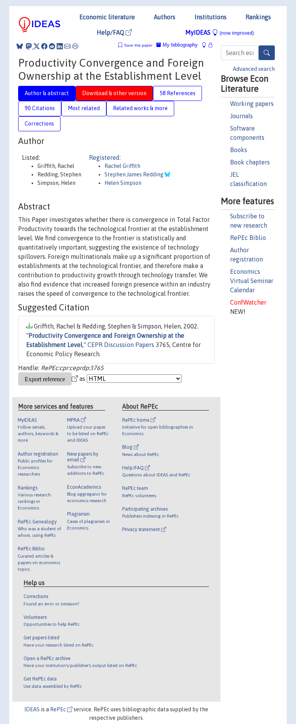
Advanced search (254, 69)
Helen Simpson (122, 183)
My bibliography (179, 45)
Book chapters (250, 162)
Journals (241, 115)
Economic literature (107, 16)
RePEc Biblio (248, 237)
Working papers (252, 103)
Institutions (211, 16)
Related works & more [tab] (140, 108)
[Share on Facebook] (44, 46)
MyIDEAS (219, 32)
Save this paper (138, 45)
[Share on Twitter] (37, 46)
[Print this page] (75, 46)
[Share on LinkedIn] (60, 46)
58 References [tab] (177, 93)
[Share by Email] (67, 46)
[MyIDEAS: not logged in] (206, 45)
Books (238, 149)
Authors (164, 16)
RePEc (58, 709)
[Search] (267, 52)
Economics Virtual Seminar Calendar (251, 280)
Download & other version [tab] (114, 93)
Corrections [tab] (39, 124)
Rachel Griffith (122, 166)
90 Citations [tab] (40, 108)
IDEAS (32, 709)
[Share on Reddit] (52, 46)
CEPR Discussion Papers (120, 344)
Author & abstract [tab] (47, 93)
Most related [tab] (84, 108)
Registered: (105, 157)
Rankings (258, 16)
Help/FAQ (111, 32)
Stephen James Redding (134, 174)
